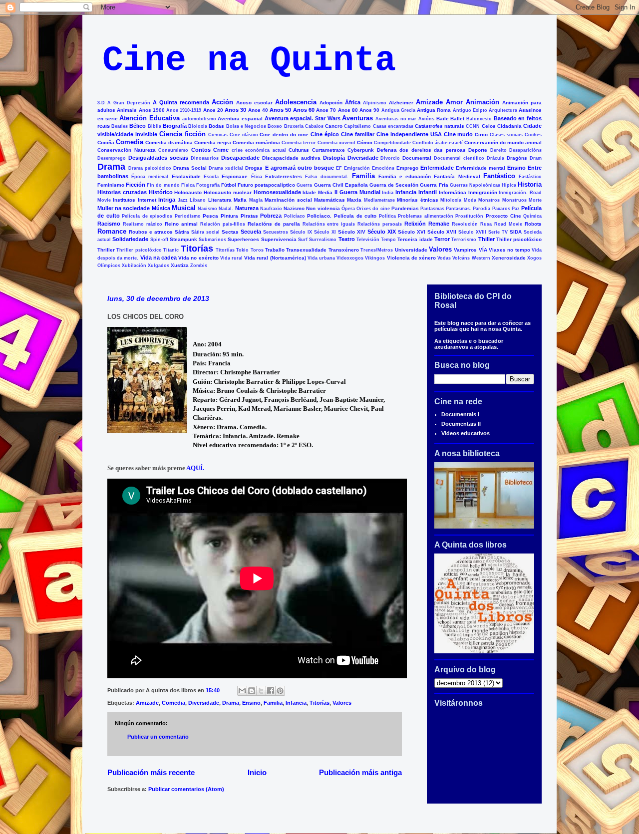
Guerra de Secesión (393, 185)
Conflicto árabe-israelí (437, 142)
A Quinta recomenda (181, 102)
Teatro (346, 239)
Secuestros (275, 232)
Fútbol (228, 185)
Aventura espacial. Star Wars (302, 118)
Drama (111, 167)
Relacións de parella (274, 224)
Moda (470, 200)
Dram (536, 158)
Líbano (198, 200)
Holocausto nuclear (228, 192)
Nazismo (294, 208)
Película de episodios (147, 216)
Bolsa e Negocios (246, 126)
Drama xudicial (226, 168)
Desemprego (111, 158)
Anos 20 (213, 110)
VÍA (483, 250)
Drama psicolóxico (149, 168)
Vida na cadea (158, 258)
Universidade (411, 250)
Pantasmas (432, 208)
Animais (127, 110)
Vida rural (231, 258)
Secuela (251, 232)
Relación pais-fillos (222, 224)
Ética (256, 176)
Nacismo (207, 208)
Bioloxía (197, 126)
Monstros (489, 200)
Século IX (301, 232)
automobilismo (199, 118)
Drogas (254, 168)
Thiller (486, 239)
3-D (101, 102)
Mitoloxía (450, 200)
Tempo (388, 239)
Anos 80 (348, 110)
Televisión (367, 239)
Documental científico (459, 158)
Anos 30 (235, 110)
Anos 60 (304, 110)
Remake (438, 224)
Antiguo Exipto (470, 110)
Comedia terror (299, 142)
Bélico (137, 126)
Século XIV (351, 232)
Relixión (415, 224)
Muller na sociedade (123, 208)
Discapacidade (240, 158)
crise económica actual (259, 150)
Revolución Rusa (472, 224)
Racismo (108, 224)
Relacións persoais (379, 224)
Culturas (299, 150)
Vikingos (375, 258)
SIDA (516, 232)
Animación (482, 102)
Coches (533, 134)
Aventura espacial (240, 118)
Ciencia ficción (182, 134)
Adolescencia (296, 102)
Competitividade (392, 142)
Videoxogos (349, 258)
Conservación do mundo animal (503, 142)
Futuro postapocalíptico (266, 185)
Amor (454, 102)
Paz (516, 208)
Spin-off (159, 239)
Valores (440, 249)
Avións (426, 118)
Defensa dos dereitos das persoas (421, 150)
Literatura (220, 200)
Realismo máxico (142, 224)
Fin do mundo (163, 185)
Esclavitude (186, 176)
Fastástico (530, 176)
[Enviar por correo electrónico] (242, 691)
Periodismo (188, 216)
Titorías (197, 249)
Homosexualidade (277, 192)
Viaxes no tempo (509, 250)
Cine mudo (458, 134)
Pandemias (405, 208)
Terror (442, 239)
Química (532, 216)
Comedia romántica (256, 142)
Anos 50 (280, 110)
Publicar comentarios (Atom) (186, 789)
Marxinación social (288, 200)
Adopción (331, 102)
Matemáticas (329, 200)
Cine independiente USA (409, 134)
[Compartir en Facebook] (271, 691)
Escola (211, 176)
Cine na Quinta (249, 60)
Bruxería (294, 126)
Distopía (334, 158)
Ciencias (218, 134)
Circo (481, 134)
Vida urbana (321, 258)
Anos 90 (369, 110)
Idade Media (317, 192)
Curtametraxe (328, 150)
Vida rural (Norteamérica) (275, 258)
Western (481, 258)
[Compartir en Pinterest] (280, 691)
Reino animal (181, 224)
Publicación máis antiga (360, 772)
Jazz (183, 200)
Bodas (216, 126)
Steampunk (183, 239)
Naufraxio (271, 208)
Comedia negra (212, 142)
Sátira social (205, 232)
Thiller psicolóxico (519, 239)
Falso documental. (326, 176)
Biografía (175, 126)
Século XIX (381, 232)
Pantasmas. (458, 208)
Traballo (275, 250)
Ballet (457, 118)
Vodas (444, 258)
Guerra (304, 185)
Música (161, 208)
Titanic (171, 250)
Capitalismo (357, 126)
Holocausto (188, 192)
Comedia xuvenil (336, 142)
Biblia (154, 126)
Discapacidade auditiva (291, 158)
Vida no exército (198, 258)
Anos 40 (258, 110)
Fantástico (499, 176)
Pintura (229, 216)
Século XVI (411, 232)
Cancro (333, 126)
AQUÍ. (196, 468)
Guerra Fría (434, 185)
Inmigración (482, 192)
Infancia (405, 192)
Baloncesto (479, 118)
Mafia (240, 200)
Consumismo (173, 150)
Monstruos (514, 200)
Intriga (166, 200)
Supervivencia (279, 239)
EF (339, 168)
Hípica (509, 185)
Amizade (429, 102)
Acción (222, 102)
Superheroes (243, 239)
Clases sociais (506, 134)
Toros (257, 250)
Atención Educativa (149, 118)
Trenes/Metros (376, 250)
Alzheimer (401, 102)
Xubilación (134, 265)
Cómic (364, 142)
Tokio (242, 250)
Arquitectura (503, 110)
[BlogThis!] (252, 691)
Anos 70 (326, 110)
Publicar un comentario (158, 737)
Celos (489, 126)
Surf (303, 239)
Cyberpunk (360, 150)
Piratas (249, 216)
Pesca (210, 216)
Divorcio (390, 158)
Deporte (477, 150)
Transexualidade (306, 250)
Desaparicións (525, 150)
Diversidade (362, 158)
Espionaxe (235, 176)
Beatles (119, 126)
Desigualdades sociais (158, 158)
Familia (363, 176)
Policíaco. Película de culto (341, 216)
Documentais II (461, 424)
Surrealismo (322, 239)
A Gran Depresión (128, 102)
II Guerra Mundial (357, 192)
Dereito (498, 150)
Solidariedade (130, 239)
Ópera (348, 208)
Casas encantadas (393, 126)
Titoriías (225, 250)
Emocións (383, 168)
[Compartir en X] (261, 691)
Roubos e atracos (151, 232)
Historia (530, 184)
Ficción (135, 185)
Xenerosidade (509, 258)
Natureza (247, 208)
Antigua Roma (434, 110)
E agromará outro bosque (299, 168)
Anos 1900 (152, 110)
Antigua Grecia (398, 110)
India (387, 192)
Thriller (106, 250)
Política (387, 216)
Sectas (230, 232)
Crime (221, 150)
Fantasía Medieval (457, 176)
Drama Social (190, 168)
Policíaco (294, 216)
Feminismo (110, 185)
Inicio (257, 772)
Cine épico (325, 134)
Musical (184, 208)
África (352, 102)
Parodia (481, 208)
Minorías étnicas (417, 200)
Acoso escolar (254, 102)
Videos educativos (465, 433)
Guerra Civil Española (341, 185)
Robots (533, 224)
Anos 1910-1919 (183, 110)
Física (188, 185)
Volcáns (461, 258)
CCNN (473, 126)
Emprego (407, 168)
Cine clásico (244, 134)
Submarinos (212, 239)
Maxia (354, 200)
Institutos (124, 200)
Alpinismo (374, 102)
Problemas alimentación (425, 216)
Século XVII (441, 232)
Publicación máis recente (151, 772)
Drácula (495, 158)
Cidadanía (509, 126)
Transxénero (343, 250)
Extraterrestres (283, 176)
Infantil (427, 192)
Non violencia (322, 208)
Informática (452, 192)
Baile (442, 118)
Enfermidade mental (480, 168)
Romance (111, 231)
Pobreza (271, 216)
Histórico (161, 192)
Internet (147, 200)
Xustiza (180, 265)
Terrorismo (463, 239)
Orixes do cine (372, 208)
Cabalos (314, 126)
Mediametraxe (379, 200)
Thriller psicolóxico (138, 250)
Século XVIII (472, 232)
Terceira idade (414, 239)
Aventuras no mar (395, 118)
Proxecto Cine (503, 216)
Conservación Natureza (126, 150)
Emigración (357, 168)
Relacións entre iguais (329, 224)
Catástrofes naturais (439, 126)
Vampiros (465, 250)
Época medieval (149, 176)
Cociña (105, 142)
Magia (256, 200)
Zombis (198, 265)
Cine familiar (357, 134)
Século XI (325, 232)
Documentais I (460, 414)
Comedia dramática (169, 142)
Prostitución (469, 216)
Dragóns (517, 158)
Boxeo (275, 126)
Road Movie (508, 224)
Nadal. (226, 208)
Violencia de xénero (411, 258)
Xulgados (158, 265)
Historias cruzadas (122, 192)
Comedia (129, 142)
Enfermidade (437, 168)
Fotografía (208, 185)
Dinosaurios (205, 158)
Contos (201, 150)
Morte (535, 200)
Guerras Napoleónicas (475, 185)
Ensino (516, 168)
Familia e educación (404, 176)
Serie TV (498, 232)
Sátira (182, 232)
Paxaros (501, 208)
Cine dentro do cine (284, 134)
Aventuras (357, 118)
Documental (416, 158)
